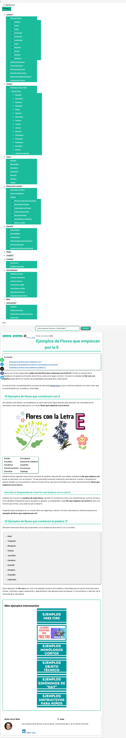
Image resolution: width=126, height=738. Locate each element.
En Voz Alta (18, 33)
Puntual (16, 51)
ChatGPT (10, 255)
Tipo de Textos (16, 91)
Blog (8, 299)
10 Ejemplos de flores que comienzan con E (25, 362)
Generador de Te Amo (17, 292)
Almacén (13, 160)
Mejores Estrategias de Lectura (20, 76)
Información (11, 303)
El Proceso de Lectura (17, 69)
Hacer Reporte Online (17, 190)
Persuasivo (19, 139)
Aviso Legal (14, 317)
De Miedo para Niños (17, 266)
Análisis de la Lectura (17, 62)
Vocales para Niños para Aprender (21, 248)
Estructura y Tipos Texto (18, 87)
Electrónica (14, 171)
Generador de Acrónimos (18, 295)
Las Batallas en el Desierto (23, 219)
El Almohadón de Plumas (22, 208)
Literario (18, 128)
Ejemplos (17, 336)
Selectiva (17, 55)
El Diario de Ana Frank (21, 212)
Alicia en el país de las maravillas (25, 201)
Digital (17, 109)
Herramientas (11, 270)
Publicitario (19, 142)
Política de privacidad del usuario (21, 314)
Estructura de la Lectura (18, 73)
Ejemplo (13, 197)
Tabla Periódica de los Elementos (21, 241)
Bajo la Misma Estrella (21, 204)
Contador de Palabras (17, 277)
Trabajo (12, 182)
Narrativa (18, 131)
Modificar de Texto (16, 274)
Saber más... (31, 732)
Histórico (18, 113)
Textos (9, 84)
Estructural (18, 36)
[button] (4, 323)
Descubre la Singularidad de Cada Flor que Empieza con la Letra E (33, 365)
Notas (8, 252)
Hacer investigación (17, 193)
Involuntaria (18, 40)
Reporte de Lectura (14, 186)
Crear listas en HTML (17, 285)
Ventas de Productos (22, 153)
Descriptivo (19, 98)
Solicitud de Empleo (17, 244)
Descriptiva (14, 168)
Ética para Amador (20, 215)
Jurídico (18, 124)
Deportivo (18, 102)
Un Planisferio (15, 237)
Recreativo (18, 146)
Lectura (9, 14)
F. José (32, 338)
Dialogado (18, 106)
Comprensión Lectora (17, 80)
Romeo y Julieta (19, 222)
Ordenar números (16, 281)
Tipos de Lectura (16, 18)
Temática (13, 179)
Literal (16, 44)
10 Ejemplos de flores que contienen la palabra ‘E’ (27, 367)
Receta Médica (15, 233)
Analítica (17, 22)
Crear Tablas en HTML (17, 288)
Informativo (19, 117)
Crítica (16, 29)
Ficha (8, 157)
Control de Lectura (16, 65)
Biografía (18, 95)
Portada (6, 336)
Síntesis (18, 149)
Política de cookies (16, 310)
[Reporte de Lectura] (9, 5)
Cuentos (9, 259)
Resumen (13, 175)
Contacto (13, 306)
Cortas (16, 25)
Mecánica (17, 47)
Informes (18, 120)
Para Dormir (14, 263)
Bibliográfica (14, 164)
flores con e (55, 385)
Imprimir (9, 226)
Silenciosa (17, 58)
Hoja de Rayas (15, 230)
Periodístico (19, 135)
